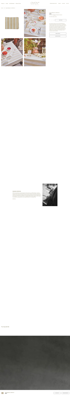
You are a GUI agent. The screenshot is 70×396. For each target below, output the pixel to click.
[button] (53, 3)
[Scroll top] (69, 395)
